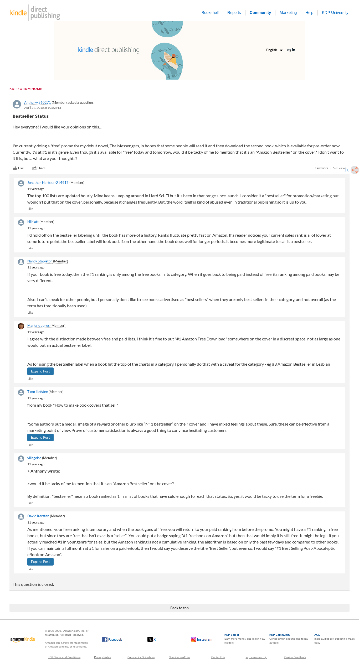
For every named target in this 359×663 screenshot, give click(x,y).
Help (309, 12)
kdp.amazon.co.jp (256, 657)
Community (260, 12)
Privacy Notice (102, 657)
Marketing (288, 12)
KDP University (335, 12)
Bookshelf (210, 12)
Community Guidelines (141, 657)
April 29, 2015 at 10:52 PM (42, 108)
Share (41, 168)
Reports (234, 12)
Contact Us (218, 657)
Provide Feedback (295, 657)
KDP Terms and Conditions (64, 657)
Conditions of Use (179, 657)
